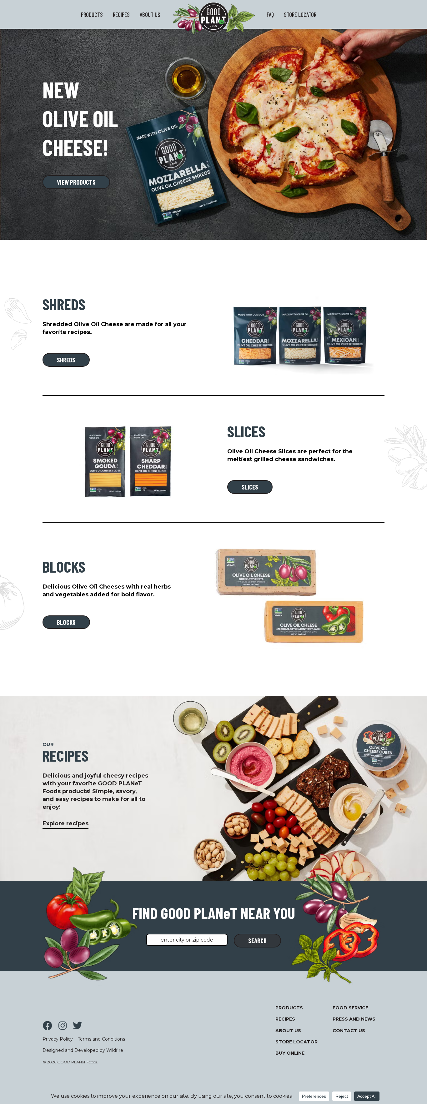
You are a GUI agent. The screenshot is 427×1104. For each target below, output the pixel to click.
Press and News (354, 1019)
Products (289, 1008)
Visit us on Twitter (78, 1025)
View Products (76, 182)
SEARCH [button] (257, 940)
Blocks (66, 622)
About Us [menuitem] (150, 14)
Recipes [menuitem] (121, 14)
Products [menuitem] (92, 14)
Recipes (285, 1019)
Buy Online (289, 1053)
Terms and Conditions (101, 1039)
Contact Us (349, 1030)
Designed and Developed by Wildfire (83, 1050)
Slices (250, 487)
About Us (288, 1030)
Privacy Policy (58, 1039)
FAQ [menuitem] (270, 14)
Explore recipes (65, 823)
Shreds (66, 360)
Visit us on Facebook (48, 1025)
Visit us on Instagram (63, 1025)
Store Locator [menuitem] (300, 14)
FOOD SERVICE (350, 1008)
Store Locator (296, 1042)
